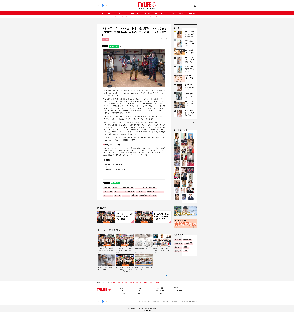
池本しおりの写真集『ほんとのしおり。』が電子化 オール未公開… (189, 34)
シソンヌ (119, 191)
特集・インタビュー (160, 13)
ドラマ (108, 13)
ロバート (126, 195)
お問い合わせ (174, 301)
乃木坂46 (178, 247)
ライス (118, 195)
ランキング (172, 13)
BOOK (181, 13)
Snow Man (178, 243)
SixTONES (187, 239)
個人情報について (156, 301)
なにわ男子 (188, 243)
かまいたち (117, 187)
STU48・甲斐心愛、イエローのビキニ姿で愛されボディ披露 (189, 87)
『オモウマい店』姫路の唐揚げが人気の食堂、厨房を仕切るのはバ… (189, 51)
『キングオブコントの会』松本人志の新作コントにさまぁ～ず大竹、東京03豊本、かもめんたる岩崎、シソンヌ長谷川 (134, 16)
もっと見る (194, 122)
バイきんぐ (152, 191)
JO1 (185, 251)
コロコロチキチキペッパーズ (146, 187)
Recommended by (161, 275)
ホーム (101, 13)
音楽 (132, 13)
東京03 (135, 195)
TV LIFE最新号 (191, 13)
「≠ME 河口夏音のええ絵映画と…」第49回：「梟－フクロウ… (189, 96)
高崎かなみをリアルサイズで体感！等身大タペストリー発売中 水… (189, 43)
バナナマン (109, 195)
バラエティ (117, 13)
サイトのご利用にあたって (144, 301)
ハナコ (161, 191)
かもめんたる (128, 187)
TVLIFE (107, 187)
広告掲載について (165, 301)
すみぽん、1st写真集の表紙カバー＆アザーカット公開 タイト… (189, 69)
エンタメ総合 (147, 13)
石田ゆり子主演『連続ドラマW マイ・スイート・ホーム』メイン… (189, 104)
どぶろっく (141, 191)
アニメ (125, 13)
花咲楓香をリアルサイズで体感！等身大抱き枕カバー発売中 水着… (189, 60)
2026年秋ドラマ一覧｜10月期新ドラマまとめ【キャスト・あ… (189, 78)
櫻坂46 (186, 247)
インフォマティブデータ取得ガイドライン (188, 301)
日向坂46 (178, 251)
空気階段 (153, 195)
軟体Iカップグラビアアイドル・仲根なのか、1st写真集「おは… (189, 113)
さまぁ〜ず (109, 191)
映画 (138, 13)
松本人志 (144, 195)
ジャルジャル (129, 191)
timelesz (178, 239)
